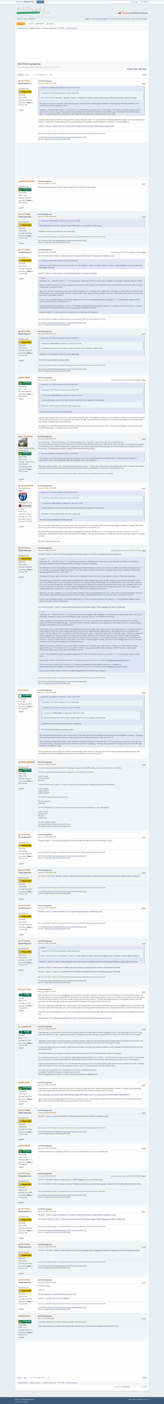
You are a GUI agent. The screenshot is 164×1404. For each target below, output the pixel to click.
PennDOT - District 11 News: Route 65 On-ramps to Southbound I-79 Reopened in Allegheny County (80, 256)
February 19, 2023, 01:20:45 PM (47, 991)
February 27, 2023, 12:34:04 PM (47, 1247)
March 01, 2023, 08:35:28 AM (46, 1318)
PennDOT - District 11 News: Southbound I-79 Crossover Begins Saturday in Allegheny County (70, 911)
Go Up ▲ (146, 1399)
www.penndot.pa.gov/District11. (119, 660)
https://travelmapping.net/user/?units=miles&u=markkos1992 (67, 137)
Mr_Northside (26, 436)
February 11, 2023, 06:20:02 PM (47, 692)
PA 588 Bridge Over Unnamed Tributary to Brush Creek (57, 1294)
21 (47, 75)
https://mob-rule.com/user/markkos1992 (57, 139)
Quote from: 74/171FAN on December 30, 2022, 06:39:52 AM (61, 951)
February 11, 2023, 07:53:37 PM (47, 764)
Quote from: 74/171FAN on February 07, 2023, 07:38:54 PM (59, 338)
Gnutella (24, 690)
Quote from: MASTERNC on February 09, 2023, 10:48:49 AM (59, 453)
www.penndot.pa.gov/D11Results (51, 666)
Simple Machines (30, 1399)
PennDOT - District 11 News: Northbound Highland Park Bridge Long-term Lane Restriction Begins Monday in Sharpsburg (79, 554)
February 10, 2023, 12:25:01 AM (47, 488)
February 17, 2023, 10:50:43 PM (47, 943)
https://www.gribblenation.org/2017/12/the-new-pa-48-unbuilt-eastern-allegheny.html (68, 1074)
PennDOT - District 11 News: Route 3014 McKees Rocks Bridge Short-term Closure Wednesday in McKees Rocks (76, 126)
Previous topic (132, 69)
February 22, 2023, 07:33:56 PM (47, 1148)
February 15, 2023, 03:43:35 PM (47, 908)
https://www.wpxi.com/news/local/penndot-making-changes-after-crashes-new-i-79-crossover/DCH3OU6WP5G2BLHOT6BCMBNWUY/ (84, 1095)
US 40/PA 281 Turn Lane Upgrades (58, 1298)
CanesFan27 (25, 989)
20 (44, 75)
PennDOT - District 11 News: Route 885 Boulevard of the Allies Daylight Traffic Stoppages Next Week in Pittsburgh (86, 607)
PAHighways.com (67, 995)
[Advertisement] (82, 46)
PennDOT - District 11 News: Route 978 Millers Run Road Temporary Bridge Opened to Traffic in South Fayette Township (79, 967)
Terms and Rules (137, 1399)
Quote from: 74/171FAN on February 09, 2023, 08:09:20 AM (59, 384)
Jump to (117, 1386)
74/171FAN (60, 28)
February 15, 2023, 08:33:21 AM (47, 872)
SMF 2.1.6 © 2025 (20, 1399)
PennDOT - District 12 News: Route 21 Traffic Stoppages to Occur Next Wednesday (74, 1180)
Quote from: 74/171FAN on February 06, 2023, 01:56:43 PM (59, 261)
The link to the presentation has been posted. (53, 360)
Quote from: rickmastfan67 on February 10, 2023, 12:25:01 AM (60, 697)
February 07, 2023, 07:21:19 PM (47, 183)
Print (144, 75)
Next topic (142, 69)
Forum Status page (101, 19)
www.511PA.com (103, 593)
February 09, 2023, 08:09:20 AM (47, 334)
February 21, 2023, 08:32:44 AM (47, 1085)
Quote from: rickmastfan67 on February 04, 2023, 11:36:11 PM (60, 88)
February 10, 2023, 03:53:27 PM (47, 550)
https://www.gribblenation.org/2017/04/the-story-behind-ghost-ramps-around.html (83, 1018)
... (34, 75)
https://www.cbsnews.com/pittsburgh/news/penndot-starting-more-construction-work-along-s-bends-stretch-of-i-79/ (78, 1326)
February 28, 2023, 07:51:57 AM (47, 1282)
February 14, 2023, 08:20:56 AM (47, 837)
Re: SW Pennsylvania (45, 81)
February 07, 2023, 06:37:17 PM (47, 83)
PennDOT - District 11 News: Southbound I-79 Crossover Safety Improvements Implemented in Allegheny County (77, 1215)
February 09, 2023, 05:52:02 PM (47, 439)
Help (130, 1399)
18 (38, 75)
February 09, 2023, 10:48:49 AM (47, 380)
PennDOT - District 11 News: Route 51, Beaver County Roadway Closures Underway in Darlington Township (91, 266)
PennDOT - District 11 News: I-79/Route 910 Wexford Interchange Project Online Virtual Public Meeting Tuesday (96, 98)
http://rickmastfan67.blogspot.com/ (49, 541)
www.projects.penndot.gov (117, 666)
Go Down (20, 75)
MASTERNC (25, 377)
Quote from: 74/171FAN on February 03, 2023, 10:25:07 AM (61, 93)
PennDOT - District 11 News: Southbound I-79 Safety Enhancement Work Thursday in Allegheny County (73, 1116)
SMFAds (17, 1401)
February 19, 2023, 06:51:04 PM (47, 1029)
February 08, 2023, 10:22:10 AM (47, 252)
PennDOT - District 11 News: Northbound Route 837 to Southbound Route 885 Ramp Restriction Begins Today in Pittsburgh (97, 876)
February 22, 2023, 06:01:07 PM (47, 1112)
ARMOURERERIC (27, 181)
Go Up (19, 1378)
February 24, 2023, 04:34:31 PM (47, 1211)
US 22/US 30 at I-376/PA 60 (60, 841)
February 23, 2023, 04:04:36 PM (47, 1176)
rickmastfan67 (26, 486)
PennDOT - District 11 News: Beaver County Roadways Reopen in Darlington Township (67, 273)
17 (36, 75)
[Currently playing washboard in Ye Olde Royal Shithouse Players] (19, 477)
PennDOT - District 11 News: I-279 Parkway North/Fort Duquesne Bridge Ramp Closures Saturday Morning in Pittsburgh (79, 972)
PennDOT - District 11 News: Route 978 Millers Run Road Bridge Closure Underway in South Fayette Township (100, 956)
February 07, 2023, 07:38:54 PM (47, 216)
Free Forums (24, 1401)
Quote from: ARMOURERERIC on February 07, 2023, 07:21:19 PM (60, 221)
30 (51, 75)
